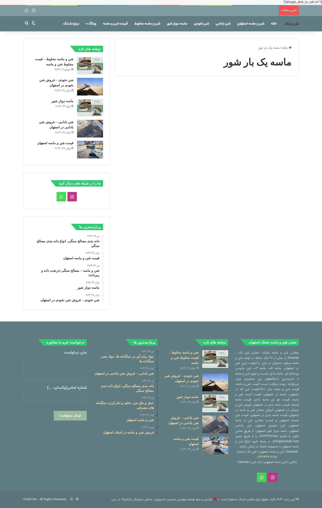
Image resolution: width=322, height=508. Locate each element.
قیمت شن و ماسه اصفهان (55, 143)
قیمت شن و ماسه (115, 23)
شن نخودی (201, 23)
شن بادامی (223, 23)
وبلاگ (92, 23)
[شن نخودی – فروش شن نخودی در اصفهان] (90, 87)
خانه (274, 23)
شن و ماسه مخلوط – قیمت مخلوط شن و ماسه (184, 358)
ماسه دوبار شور (177, 23)
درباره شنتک (71, 23)
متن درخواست (75, 352)
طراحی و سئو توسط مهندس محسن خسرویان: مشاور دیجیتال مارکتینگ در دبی (161, 499)
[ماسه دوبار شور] (90, 108)
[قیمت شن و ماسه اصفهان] (90, 149)
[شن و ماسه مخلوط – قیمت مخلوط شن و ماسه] (90, 66)
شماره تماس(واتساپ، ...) (67, 387)
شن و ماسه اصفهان (250, 23)
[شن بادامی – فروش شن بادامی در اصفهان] (90, 128)
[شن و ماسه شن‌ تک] (292, 23)
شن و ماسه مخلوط (147, 23)
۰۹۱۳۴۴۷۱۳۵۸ (267, 457)
